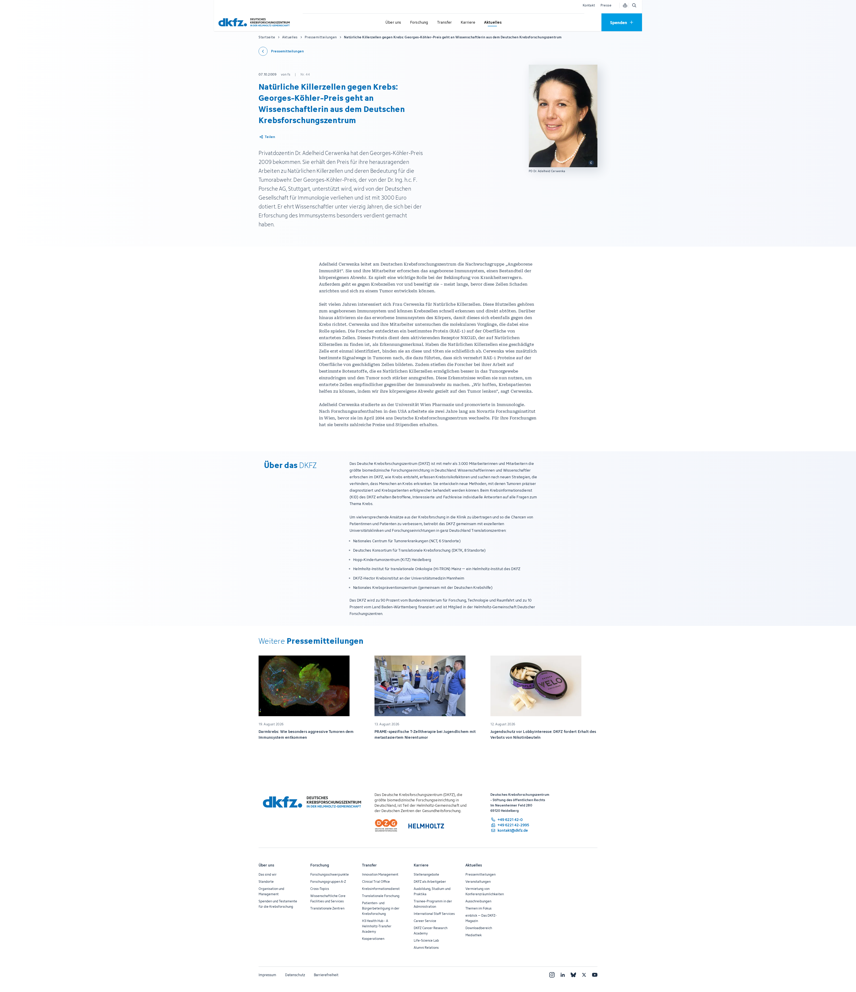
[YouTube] (594, 975)
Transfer (369, 865)
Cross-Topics (319, 888)
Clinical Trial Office (376, 881)
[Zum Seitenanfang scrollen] (842, 968)
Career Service (425, 920)
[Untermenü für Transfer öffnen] (444, 22)
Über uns (266, 865)
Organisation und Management (271, 891)
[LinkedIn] (562, 975)
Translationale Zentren (327, 908)
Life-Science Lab (426, 940)
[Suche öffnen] (634, 5)
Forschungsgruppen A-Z (328, 881)
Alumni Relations (426, 947)
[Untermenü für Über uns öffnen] (393, 22)
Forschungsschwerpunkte (329, 874)
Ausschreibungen (478, 901)
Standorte (266, 881)
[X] (584, 975)
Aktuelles (473, 865)
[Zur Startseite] (255, 22)
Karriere (421, 865)
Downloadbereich (478, 927)
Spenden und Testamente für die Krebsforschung (278, 904)
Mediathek (473, 935)
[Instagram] (552, 975)
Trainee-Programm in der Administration (433, 904)
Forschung (319, 865)
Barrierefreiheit (326, 975)
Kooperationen (373, 938)
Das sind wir (268, 874)
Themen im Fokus (478, 908)
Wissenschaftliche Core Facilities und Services (328, 898)
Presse (606, 5)
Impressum (267, 975)
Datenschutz (295, 975)
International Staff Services (434, 913)
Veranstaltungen (478, 881)
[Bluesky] (573, 975)
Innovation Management (380, 874)
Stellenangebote (426, 874)
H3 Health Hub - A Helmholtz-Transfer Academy (376, 926)
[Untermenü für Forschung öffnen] (419, 22)
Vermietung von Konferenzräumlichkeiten (484, 891)
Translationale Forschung (380, 895)
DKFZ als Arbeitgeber (430, 881)
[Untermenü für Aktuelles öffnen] (492, 22)
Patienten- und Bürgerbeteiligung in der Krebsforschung (380, 908)
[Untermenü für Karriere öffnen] (467, 22)
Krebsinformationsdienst (381, 888)
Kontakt (589, 5)
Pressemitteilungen (480, 874)
